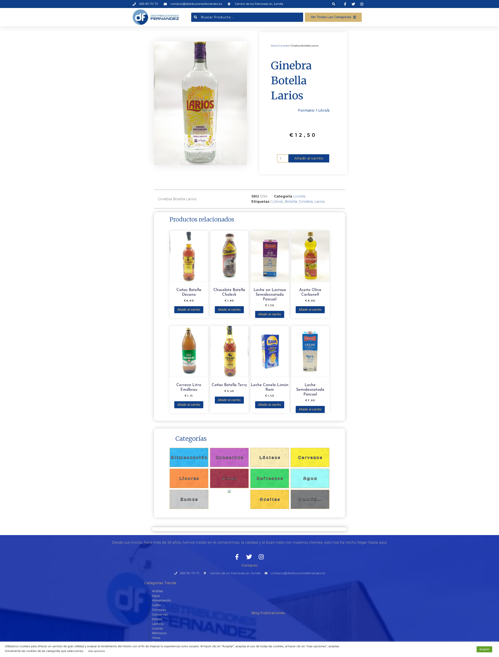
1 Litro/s (276, 201)
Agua (156, 596)
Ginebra (306, 201)
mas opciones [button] (96, 651)
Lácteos (158, 624)
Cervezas (159, 610)
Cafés (156, 605)
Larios (320, 201)
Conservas (160, 614)
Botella (291, 201)
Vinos (156, 638)
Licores (284, 45)
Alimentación (161, 600)
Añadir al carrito (308, 158)
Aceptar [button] (484, 649)
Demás (157, 619)
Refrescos (159, 633)
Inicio (274, 45)
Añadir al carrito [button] (188, 309)
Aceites (157, 591)
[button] (334, 4)
